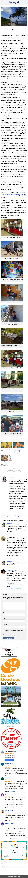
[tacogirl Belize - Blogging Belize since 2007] (14, 2)
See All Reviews (14, 839)
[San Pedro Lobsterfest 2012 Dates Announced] (18, 445)
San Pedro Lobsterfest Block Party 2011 (6, 462)
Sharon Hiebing (10, 570)
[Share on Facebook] (10, 471)
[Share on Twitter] (13, 471)
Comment (5, 601)
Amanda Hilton (9, 810)
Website (5, 624)
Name (4, 612)
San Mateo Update (6, 516)
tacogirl (9, 523)
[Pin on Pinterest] (17, 471)
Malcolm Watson (9, 823)
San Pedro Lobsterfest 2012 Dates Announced (18, 449)
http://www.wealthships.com (14, 588)
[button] (2, 2)
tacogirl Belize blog (10, 751)
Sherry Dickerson (9, 778)
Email (4, 618)
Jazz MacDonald (9, 763)
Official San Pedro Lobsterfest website (14, 194)
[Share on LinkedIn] (20, 471)
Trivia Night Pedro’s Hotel (20, 516)
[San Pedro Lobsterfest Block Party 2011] (6, 458)
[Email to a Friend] (15, 471)
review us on (9, 760)
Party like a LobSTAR (5, 449)
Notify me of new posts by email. (12, 635)
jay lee (6, 794)
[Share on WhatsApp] (8, 471)
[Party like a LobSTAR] (6, 445)
